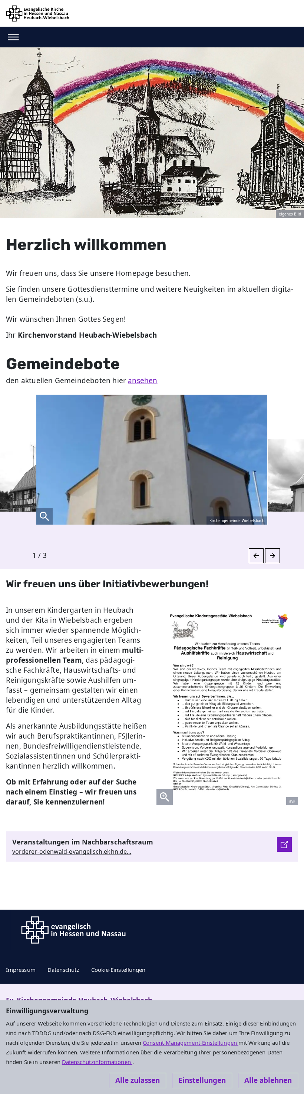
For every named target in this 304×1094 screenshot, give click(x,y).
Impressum (21, 969)
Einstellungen (202, 1080)
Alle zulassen (137, 1080)
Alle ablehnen (268, 1080)
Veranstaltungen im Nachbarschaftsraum (82, 841)
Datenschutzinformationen (97, 1061)
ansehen (142, 380)
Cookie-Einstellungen (118, 969)
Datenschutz (63, 969)
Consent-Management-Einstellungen (190, 1042)
